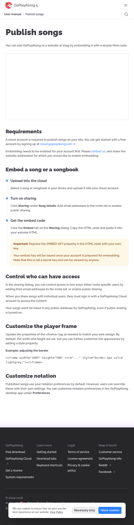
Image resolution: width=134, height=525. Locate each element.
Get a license (14, 470)
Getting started (46, 452)
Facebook (105, 472)
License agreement (80, 458)
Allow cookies (109, 510)
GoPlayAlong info (110, 458)
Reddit (103, 465)
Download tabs (47, 458)
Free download (15, 452)
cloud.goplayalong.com (56, 144)
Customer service (110, 452)
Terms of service (78, 452)
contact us (98, 151)
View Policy (56, 512)
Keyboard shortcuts (49, 465)
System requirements (20, 477)
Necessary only (84, 510)
